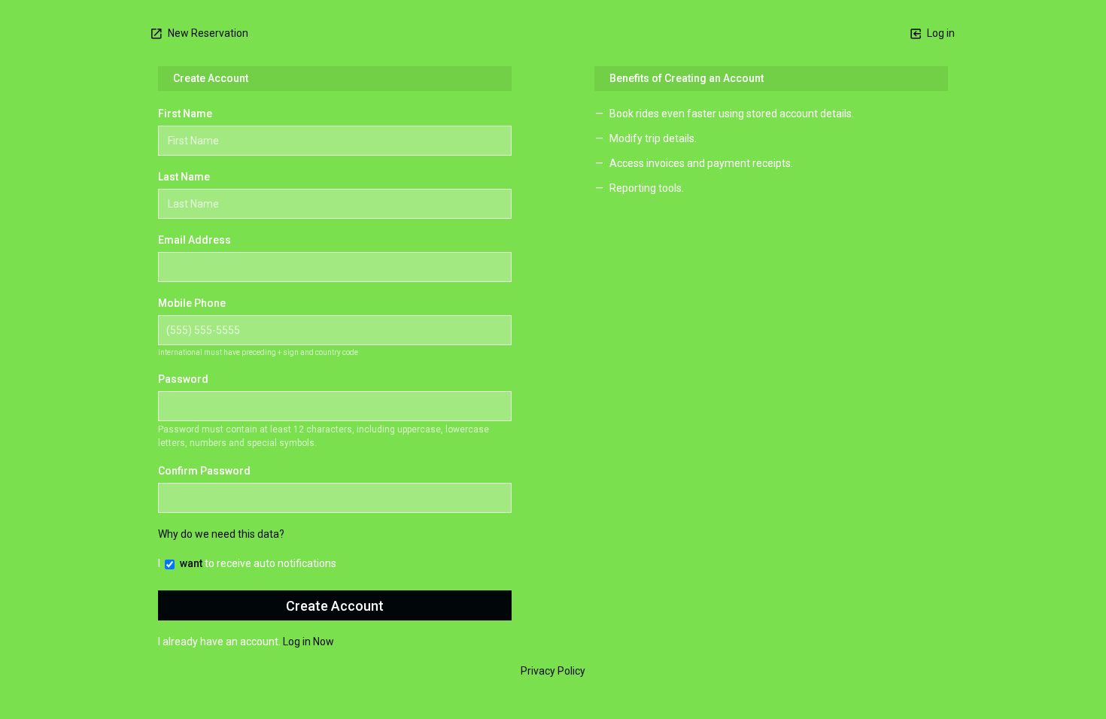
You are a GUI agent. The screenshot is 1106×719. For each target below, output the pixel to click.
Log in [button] (940, 33)
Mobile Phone (192, 303)
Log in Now (308, 642)
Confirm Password (204, 471)
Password (183, 379)
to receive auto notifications (258, 563)
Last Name (184, 177)
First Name (185, 114)
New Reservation (207, 33)
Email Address (194, 240)
